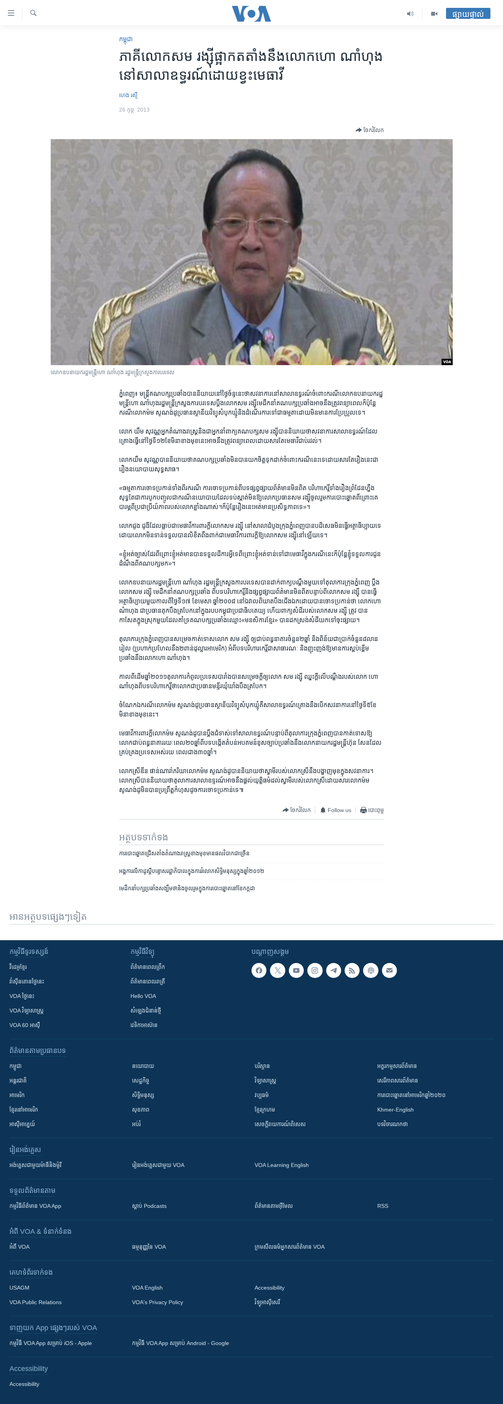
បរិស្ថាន (262, 1066)
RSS (382, 1206)
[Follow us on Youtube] (296, 970)
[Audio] (410, 14)
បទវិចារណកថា (392, 1124)
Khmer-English (395, 1109)
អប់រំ (136, 1124)
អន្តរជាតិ (18, 1080)
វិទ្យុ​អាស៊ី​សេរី (267, 1302)
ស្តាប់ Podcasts (149, 1206)
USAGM (19, 1288)
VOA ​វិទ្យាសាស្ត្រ (26, 1010)
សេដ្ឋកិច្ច (140, 1080)
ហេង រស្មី (128, 95)
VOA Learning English (282, 1165)
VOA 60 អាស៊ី (24, 1025)
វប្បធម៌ (262, 1095)
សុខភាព (140, 1109)
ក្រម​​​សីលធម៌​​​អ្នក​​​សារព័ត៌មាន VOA (290, 1247)
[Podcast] (370, 970)
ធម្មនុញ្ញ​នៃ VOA (149, 1247)
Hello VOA (143, 996)
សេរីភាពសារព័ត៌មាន (397, 1080)
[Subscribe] (389, 970)
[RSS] (352, 970)
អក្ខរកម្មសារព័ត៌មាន (397, 1066)
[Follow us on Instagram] (314, 970)
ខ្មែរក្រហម (265, 1109)
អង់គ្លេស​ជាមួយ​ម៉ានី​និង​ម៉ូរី (35, 1165)
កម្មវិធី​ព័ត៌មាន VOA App (35, 1206)
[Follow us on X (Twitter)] (277, 970)
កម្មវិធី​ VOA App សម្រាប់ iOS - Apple (50, 1343)
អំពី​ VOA (19, 1247)
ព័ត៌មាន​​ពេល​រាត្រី (147, 981)
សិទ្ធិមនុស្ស (143, 1095)
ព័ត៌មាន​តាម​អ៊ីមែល (274, 1206)
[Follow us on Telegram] (333, 970)
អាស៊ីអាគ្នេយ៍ (22, 1124)
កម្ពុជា (126, 39)
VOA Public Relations (35, 1302)
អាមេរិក (17, 1095)
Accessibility (270, 1288)
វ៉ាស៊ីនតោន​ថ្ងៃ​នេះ (26, 981)
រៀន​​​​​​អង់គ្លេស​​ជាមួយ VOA (158, 1165)
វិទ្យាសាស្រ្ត (265, 1080)
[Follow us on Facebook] (259, 970)
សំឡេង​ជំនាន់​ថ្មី (145, 1010)
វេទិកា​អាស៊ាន (144, 1025)
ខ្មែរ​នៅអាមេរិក (23, 1109)
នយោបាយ (143, 1066)
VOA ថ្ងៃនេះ (21, 996)
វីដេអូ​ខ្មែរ (18, 967)
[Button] (370, 130)
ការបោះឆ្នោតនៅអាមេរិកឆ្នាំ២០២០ (411, 1095)
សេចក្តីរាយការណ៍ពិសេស (280, 1124)
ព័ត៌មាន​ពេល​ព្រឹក (147, 967)
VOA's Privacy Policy (157, 1302)
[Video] (434, 14)
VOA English (147, 1288)
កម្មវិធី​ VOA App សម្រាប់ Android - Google (180, 1343)
